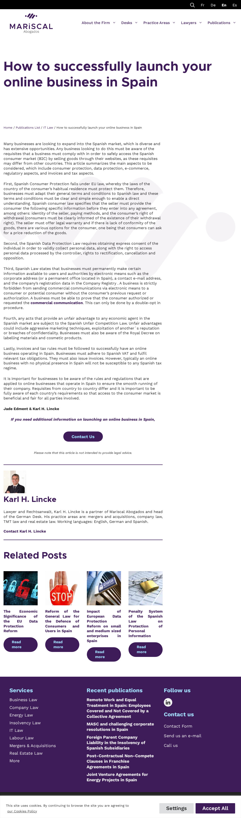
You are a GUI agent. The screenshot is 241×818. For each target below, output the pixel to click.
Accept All (215, 808)
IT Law (16, 730)
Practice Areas (156, 22)
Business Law (23, 699)
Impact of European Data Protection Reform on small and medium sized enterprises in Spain (104, 626)
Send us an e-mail (182, 735)
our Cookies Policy (22, 811)
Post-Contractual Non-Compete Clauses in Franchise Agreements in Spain (120, 761)
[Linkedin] (171, 702)
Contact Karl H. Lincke (25, 531)
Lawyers (188, 22)
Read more (16, 644)
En (224, 5)
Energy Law (21, 714)
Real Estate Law (26, 753)
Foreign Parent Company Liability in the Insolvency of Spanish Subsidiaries (116, 743)
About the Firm (96, 22)
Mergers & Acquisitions (32, 745)
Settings (176, 808)
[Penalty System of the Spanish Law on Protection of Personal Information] (146, 602)
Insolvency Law (25, 722)
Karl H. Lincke (30, 500)
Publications (219, 22)
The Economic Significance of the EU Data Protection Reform (21, 621)
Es (235, 5)
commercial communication (57, 303)
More (14, 760)
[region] (120, 807)
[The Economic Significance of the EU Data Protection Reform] (21, 602)
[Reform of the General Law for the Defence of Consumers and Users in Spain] (62, 602)
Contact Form (178, 726)
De (213, 5)
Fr (203, 5)
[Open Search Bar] (192, 4)
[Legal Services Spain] (31, 21)
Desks (126, 22)
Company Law (23, 707)
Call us (171, 745)
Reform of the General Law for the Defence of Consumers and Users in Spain (62, 621)
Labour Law (21, 737)
